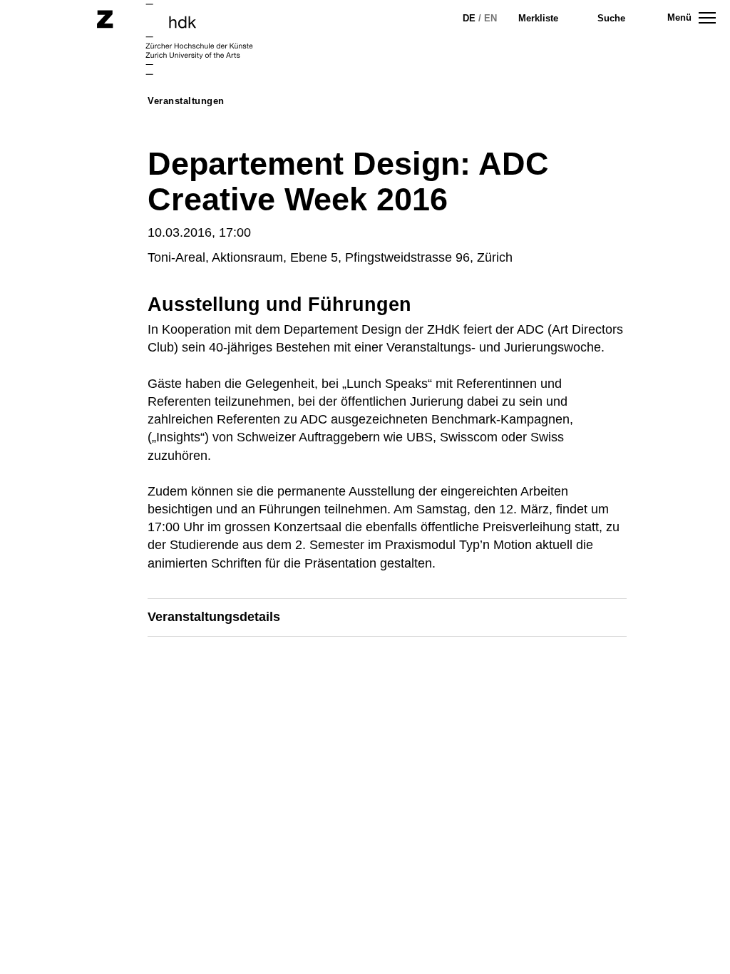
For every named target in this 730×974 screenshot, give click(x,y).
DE (469, 18)
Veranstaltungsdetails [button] (214, 617)
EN (490, 18)
